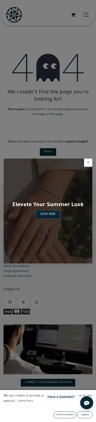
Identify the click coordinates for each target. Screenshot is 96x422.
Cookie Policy (25, 401)
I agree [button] (85, 414)
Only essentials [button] (64, 414)
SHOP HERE (48, 214)
